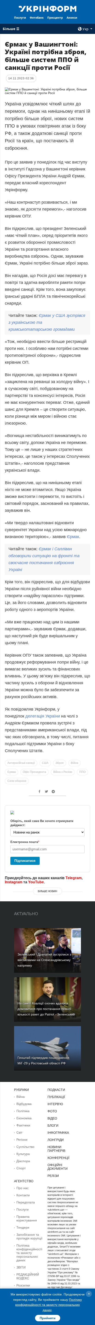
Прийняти (48, 1318)
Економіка (24, 1118)
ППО (82, 772)
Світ (19, 1132)
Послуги (20, 18)
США (45, 763)
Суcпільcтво (25, 1147)
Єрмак (73, 536)
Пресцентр (55, 18)
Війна (74, 763)
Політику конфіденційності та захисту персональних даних (48, 1305)
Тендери (22, 1227)
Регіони (21, 1139)
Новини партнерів (56, 1148)
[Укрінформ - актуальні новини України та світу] (48, 8)
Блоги (53, 1125)
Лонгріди (56, 1140)
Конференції (58, 1158)
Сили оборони (16, 781)
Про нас (22, 1188)
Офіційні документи (58, 1166)
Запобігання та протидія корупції (29, 1236)
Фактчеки (23, 1125)
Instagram (13, 882)
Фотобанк (37, 18)
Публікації (56, 1097)
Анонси (72, 18)
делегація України (42, 716)
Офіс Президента (34, 772)
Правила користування (26, 1218)
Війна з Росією (62, 772)
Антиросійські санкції (21, 763)
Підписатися (25, 861)
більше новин (47, 891)
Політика (23, 1111)
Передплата (25, 1202)
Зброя (60, 763)
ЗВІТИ (21, 1267)
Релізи (53, 1176)
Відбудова (24, 1104)
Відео (52, 1118)
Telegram (73, 878)
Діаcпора (23, 1161)
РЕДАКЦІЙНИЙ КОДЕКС (27, 1276)
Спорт (21, 1168)
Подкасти (56, 1090)
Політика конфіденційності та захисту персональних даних (29, 1253)
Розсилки (23, 1285)
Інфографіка (58, 1132)
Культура (23, 1154)
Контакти (23, 1195)
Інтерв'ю (55, 1104)
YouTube (36, 882)
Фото (52, 1111)
